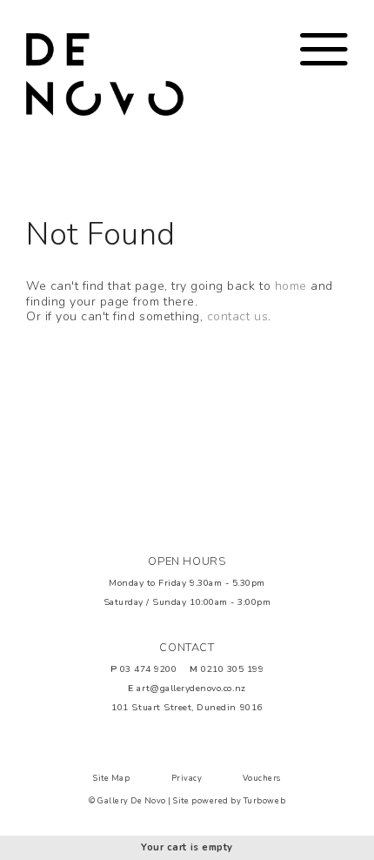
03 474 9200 (148, 668)
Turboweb (264, 801)
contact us (237, 316)
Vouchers (261, 778)
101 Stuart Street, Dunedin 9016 (186, 707)
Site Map (111, 778)
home (291, 286)
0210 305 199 (232, 668)
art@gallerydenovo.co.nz (191, 688)
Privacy (187, 778)
